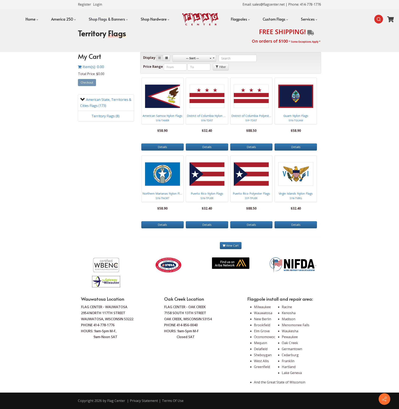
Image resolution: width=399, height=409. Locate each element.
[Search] (378, 19)
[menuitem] (31, 19)
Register (84, 4)
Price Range (153, 66)
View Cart (232, 245)
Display (149, 57)
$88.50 (251, 130)
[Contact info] (384, 399)
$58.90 (162, 130)
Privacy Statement (144, 400)
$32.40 (207, 130)
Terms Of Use (172, 400)
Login (97, 4)
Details (162, 147)
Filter (222, 67)
